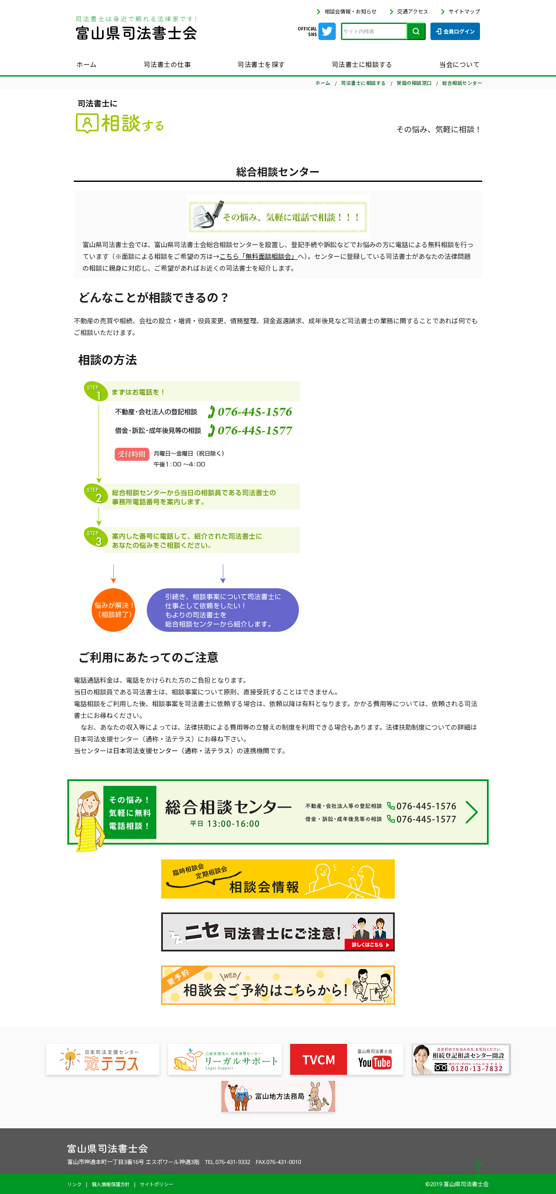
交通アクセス (412, 11)
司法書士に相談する (362, 64)
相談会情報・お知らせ (350, 11)
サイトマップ (464, 11)
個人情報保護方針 (111, 1184)
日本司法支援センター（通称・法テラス (171, 750)
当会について (459, 64)
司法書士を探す (261, 64)
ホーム (86, 64)
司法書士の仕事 (167, 64)
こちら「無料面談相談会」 (258, 256)
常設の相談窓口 (414, 82)
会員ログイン (459, 31)
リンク (74, 1184)
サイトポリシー (156, 1184)
